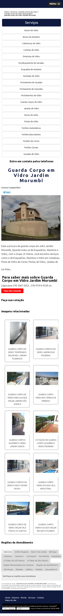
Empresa (15, 598)
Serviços (31, 23)
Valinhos (29, 569)
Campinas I (19, 556)
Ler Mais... (6, 269)
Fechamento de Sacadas (31, 82)
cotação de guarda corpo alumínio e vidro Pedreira (45, 443)
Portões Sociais (31, 147)
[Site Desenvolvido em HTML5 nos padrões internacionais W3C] (23, 608)
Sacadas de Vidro (31, 154)
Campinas (8, 556)
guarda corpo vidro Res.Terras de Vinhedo (45, 397)
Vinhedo (38, 569)
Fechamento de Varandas (31, 89)
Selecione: (8, 552)
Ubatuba (19, 569)
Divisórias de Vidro (31, 56)
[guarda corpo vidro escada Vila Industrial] (46, 466)
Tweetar (7, 192)
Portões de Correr (31, 141)
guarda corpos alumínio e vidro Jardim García (17, 443)
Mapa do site (10, 600)
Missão (24, 598)
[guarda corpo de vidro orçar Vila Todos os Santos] (17, 508)
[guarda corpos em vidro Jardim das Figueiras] (46, 333)
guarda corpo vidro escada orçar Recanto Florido (45, 527)
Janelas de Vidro (31, 108)
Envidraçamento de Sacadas (31, 63)
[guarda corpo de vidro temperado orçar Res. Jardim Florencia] (17, 333)
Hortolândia (44, 556)
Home (7, 598)
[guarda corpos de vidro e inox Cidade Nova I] (17, 466)
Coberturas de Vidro (31, 43)
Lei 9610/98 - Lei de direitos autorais (13, 588)
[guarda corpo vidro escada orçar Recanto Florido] (46, 508)
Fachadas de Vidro (31, 76)
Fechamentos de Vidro (31, 95)
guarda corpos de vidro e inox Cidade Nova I (17, 485)
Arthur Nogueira (22, 552)
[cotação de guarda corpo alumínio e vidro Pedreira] (46, 424)
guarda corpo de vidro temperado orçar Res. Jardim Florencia (17, 354)
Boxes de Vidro (31, 30)
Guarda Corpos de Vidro (31, 102)
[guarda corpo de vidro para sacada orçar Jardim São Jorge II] (17, 378)
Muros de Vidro (31, 115)
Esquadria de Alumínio (31, 69)
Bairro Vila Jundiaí (39, 552)
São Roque (8, 569)
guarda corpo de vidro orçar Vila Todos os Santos (17, 527)
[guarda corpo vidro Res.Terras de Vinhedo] (46, 378)
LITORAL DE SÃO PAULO (14, 561)
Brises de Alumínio (31, 37)
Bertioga (53, 552)
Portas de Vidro (31, 121)
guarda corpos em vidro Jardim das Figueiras (46, 352)
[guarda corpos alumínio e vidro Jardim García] (17, 424)
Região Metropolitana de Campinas (19, 565)
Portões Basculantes (31, 134)
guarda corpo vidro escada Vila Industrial (45, 485)
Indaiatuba (56, 556)
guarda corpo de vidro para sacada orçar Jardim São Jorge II (17, 399)
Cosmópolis (31, 556)
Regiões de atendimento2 (47, 565)
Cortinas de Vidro (31, 50)
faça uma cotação (12, 291)
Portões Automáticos (31, 128)
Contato (40, 598)
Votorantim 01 (51, 569)
